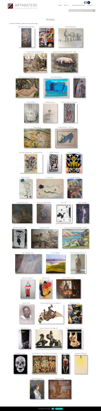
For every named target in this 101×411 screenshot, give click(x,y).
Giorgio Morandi (22, 203)
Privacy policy (59, 408)
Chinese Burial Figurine (78, 253)
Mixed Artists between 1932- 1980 (64, 52)
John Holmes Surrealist (74, 328)
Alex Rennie (25, 328)
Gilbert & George (74, 152)
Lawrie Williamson (68, 278)
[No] (99, 409)
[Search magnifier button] (94, 10)
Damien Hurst (20, 353)
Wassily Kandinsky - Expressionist (31, 152)
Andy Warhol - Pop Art (66, 127)
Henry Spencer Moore (69, 102)
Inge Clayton (65, 353)
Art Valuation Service (78, 5)
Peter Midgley (82, 203)
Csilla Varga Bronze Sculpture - (51, 303)
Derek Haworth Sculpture (49, 328)
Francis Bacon (31, 102)
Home (60, 5)
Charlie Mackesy (70, 27)
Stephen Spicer (75, 303)
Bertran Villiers (27, 278)
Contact (89, 5)
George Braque (74, 177)
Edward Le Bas (44, 228)
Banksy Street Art (19, 228)
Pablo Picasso (54, 152)
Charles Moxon (37, 378)
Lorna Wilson (55, 253)
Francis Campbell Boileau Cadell (75, 228)
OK (53, 408)
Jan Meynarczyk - (28, 253)
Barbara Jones (50, 102)
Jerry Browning (56, 77)
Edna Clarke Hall (79, 77)
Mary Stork (45, 278)
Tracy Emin (50, 177)
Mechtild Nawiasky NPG (26, 27)
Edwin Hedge (59, 378)
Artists (66, 5)
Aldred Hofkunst (81, 353)
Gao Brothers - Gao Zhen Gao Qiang (44, 353)
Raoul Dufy (37, 127)
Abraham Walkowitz (44, 203)
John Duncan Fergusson (27, 77)
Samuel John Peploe (46, 27)
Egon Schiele (25, 177)
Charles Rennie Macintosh (35, 52)
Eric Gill (63, 203)
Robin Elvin (26, 303)
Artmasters (26, 5)
